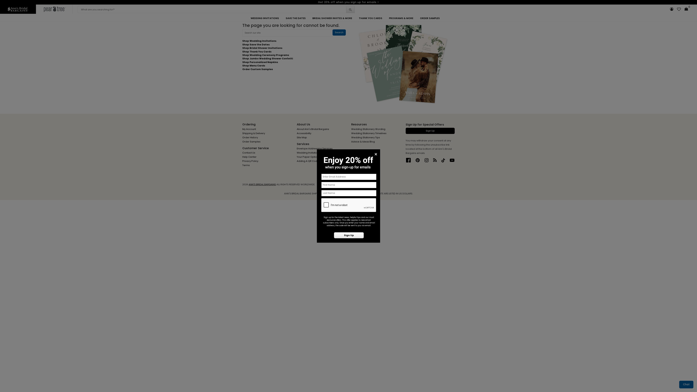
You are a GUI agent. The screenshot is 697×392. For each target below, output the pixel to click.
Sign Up (349, 235)
